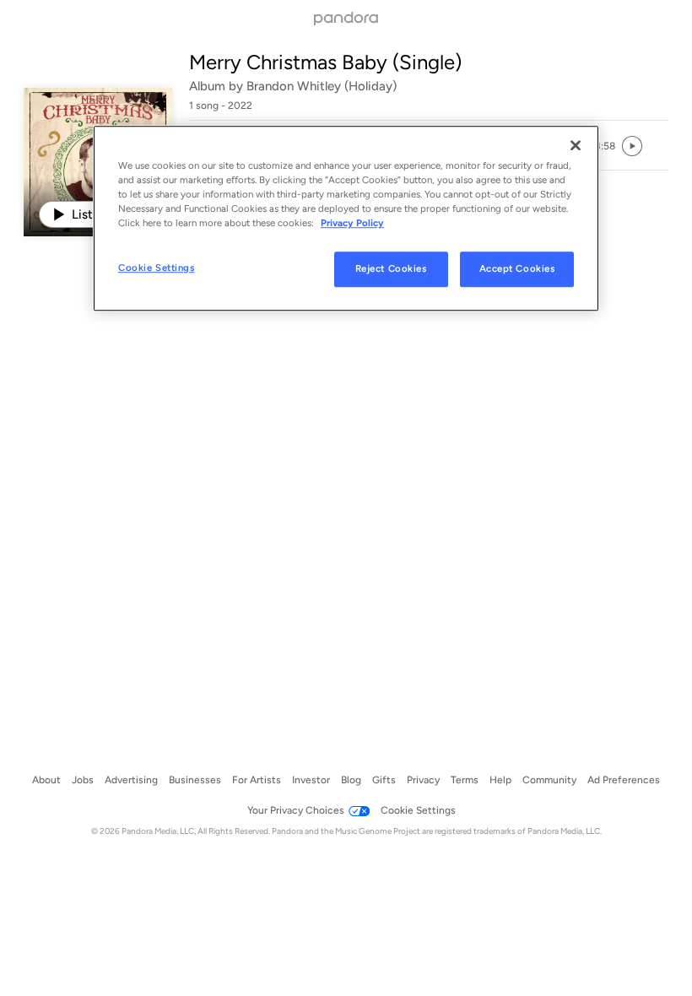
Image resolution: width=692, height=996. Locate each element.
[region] (346, 218)
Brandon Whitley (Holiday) (321, 86)
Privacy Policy (352, 223)
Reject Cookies (391, 269)
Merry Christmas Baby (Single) (325, 62)
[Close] (575, 145)
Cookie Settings (156, 268)
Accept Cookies (517, 269)
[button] (605, 146)
